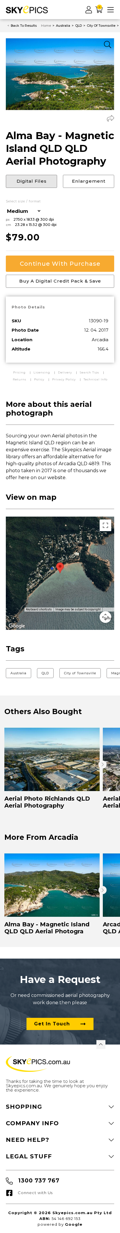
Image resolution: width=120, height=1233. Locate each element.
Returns (19, 379)
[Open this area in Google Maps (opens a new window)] (17, 626)
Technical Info (95, 379)
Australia (18, 673)
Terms (108, 618)
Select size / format (23, 201)
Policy (39, 379)
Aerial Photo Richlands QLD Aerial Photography (47, 802)
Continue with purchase (60, 263)
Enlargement (88, 181)
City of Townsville (80, 673)
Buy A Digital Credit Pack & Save (60, 281)
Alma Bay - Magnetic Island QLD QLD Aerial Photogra (46, 928)
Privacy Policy (64, 379)
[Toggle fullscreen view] (105, 525)
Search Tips (90, 372)
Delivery (65, 372)
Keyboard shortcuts (39, 609)
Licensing (42, 372)
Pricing (20, 372)
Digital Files (32, 181)
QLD (45, 673)
